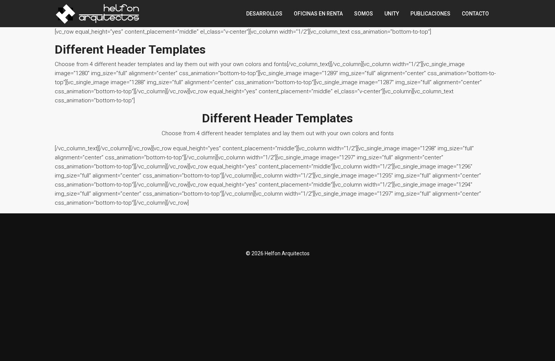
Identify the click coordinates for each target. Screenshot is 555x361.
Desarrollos (264, 14)
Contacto (475, 14)
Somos (363, 14)
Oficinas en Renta (318, 14)
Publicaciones (430, 14)
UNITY (391, 14)
